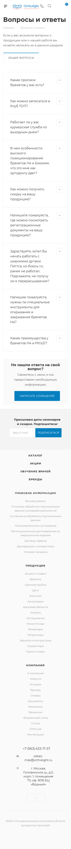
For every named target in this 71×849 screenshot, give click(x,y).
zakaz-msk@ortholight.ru (38, 758)
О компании (35, 673)
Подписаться (48, 432)
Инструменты (35, 618)
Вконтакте (30, 797)
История (35, 684)
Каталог (35, 455)
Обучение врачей (36, 471)
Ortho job (35, 728)
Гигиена (35, 612)
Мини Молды (35, 623)
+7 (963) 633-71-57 (36, 748)
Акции (35, 463)
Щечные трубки (35, 584)
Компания (35, 665)
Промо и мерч (35, 651)
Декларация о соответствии (35, 546)
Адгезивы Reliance (35, 607)
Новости (35, 678)
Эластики (35, 595)
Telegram (40, 797)
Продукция (35, 565)
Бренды (35, 479)
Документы (35, 701)
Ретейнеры (35, 629)
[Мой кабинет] (57, 6)
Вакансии (35, 712)
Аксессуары (36, 601)
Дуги (35, 590)
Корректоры (35, 646)
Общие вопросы (21, 57)
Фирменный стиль (35, 717)
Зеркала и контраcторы (35, 640)
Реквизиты (35, 706)
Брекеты (35, 579)
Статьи (35, 723)
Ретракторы (36, 634)
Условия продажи (36, 551)
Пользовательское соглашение (35, 525)
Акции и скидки (35, 573)
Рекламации (35, 734)
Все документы (35, 501)
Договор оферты (36, 540)
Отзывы (35, 695)
